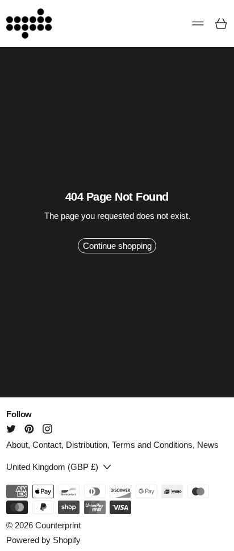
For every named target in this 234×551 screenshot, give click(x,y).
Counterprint (58, 525)
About (17, 445)
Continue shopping (117, 246)
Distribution (86, 445)
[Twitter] (11, 429)
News (208, 445)
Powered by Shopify (43, 540)
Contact (46, 445)
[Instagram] (47, 429)
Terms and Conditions (152, 445)
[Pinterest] (29, 429)
